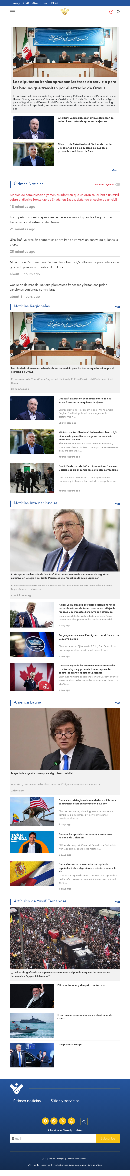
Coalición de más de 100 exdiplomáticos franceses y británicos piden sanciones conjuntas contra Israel (58, 287)
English (52, 1158)
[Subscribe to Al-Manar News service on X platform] (62, 1121)
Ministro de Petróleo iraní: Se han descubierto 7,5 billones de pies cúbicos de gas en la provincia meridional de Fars (64, 264)
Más (114, 170)
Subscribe (108, 1138)
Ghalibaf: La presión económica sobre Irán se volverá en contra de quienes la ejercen (64, 242)
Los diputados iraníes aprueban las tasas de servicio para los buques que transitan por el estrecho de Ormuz (61, 219)
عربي (44, 1158)
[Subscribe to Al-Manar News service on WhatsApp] (53, 1121)
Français (60, 1158)
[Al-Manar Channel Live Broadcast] (71, 1121)
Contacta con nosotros (76, 1158)
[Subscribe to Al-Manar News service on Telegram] (45, 1121)
